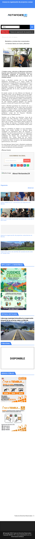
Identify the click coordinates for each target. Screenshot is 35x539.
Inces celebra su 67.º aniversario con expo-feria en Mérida (16, 203)
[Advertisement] (17, 455)
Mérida (15, 37)
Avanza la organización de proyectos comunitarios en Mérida (16, 236)
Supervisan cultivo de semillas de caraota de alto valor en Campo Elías (17, 252)
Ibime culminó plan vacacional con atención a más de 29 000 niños (17, 219)
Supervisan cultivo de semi (18, 32)
